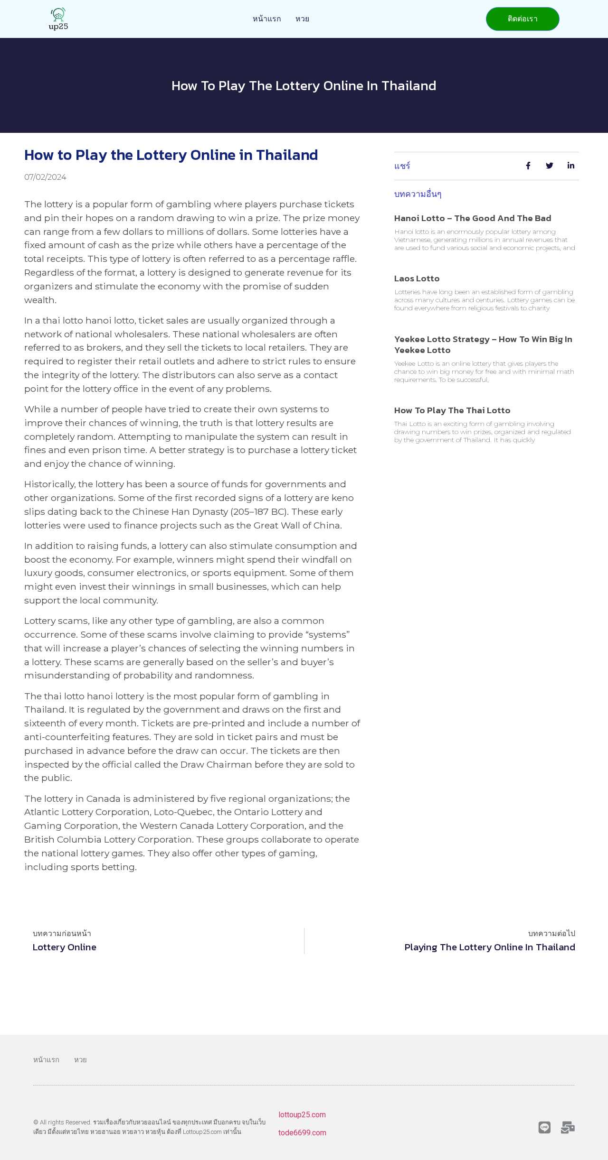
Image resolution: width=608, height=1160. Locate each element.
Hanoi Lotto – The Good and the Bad (472, 218)
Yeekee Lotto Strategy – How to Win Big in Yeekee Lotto (483, 344)
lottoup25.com (302, 1114)
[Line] (544, 1127)
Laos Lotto (417, 278)
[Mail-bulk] (568, 1127)
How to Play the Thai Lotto (452, 410)
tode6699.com (302, 1132)
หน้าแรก (267, 18)
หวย (302, 18)
